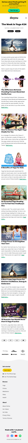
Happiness (10, 31)
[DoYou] (14, 18)
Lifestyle (18, 31)
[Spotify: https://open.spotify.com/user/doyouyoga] (20, 435)
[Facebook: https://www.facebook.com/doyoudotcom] (11, 435)
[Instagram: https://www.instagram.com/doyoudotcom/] (7, 435)
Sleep (4, 394)
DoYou (7, 28)
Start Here (7, 370)
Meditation (6, 391)
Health (4, 397)
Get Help (5, 412)
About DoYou (6, 406)
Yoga (4, 385)
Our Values (6, 409)
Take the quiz (14, 10)
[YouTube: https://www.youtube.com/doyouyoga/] (16, 435)
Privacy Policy (6, 415)
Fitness (5, 388)
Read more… (4, 107)
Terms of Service (7, 418)
